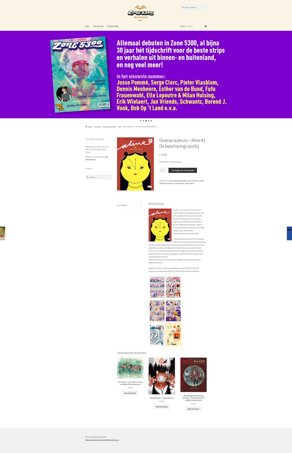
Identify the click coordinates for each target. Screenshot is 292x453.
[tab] (130, 205)
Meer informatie (130, 393)
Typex (187, 183)
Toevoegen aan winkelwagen (182, 170)
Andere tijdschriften (109, 127)
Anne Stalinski (193, 181)
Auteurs (201, 181)
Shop (87, 26)
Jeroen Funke (179, 183)
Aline (119, 127)
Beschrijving (122, 205)
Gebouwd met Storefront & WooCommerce (102, 440)
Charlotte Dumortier (166, 183)
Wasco (192, 183)
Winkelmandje (113, 26)
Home (90, 127)
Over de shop (98, 26)
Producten (97, 127)
